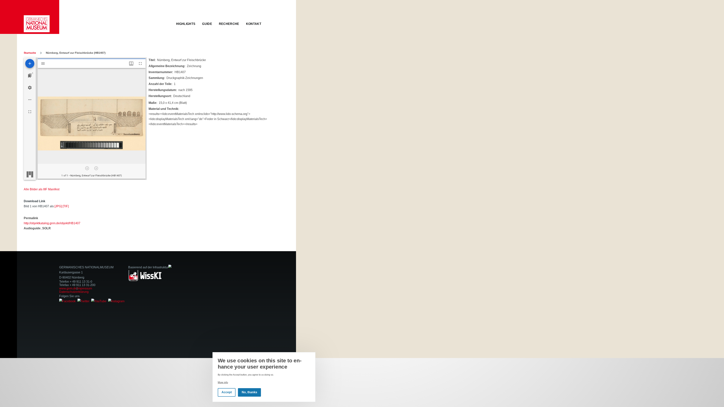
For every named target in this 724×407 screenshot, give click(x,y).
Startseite (30, 52)
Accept (227, 392)
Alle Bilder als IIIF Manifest (41, 189)
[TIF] (66, 206)
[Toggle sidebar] (43, 63)
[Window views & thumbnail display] (131, 63)
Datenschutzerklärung (74, 291)
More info (223, 382)
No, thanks (249, 392)
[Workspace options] (29, 99)
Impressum (84, 288)
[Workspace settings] (29, 87)
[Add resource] (29, 63)
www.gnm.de (68, 288)
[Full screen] (29, 111)
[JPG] (58, 206)
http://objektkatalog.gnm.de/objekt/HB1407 (52, 223)
